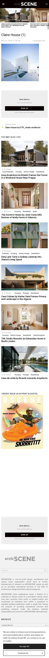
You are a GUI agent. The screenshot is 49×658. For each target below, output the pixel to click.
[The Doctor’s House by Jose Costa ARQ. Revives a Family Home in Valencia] (24, 196)
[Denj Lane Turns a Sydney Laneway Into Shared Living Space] (24, 235)
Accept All (25, 646)
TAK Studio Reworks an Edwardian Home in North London (23, 340)
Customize (23, 653)
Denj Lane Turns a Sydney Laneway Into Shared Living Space (21, 258)
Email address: (24, 99)
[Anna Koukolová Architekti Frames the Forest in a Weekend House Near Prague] (14, 15)
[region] (24, 642)
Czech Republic (8, 172)
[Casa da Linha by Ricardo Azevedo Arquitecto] (24, 359)
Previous (1, 18)
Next (47, 18)
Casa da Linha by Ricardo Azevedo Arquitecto (24, 378)
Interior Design (29, 172)
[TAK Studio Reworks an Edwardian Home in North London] (24, 317)
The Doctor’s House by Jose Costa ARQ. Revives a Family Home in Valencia (21, 216)
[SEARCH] (47, 4)
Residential (40, 172)
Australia (5, 253)
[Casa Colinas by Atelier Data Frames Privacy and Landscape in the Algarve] (24, 277)
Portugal (26, 293)
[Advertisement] (24, 484)
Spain (35, 211)
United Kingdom (39, 335)
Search (45, 571)
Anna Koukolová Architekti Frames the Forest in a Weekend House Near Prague (14, 25)
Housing (19, 172)
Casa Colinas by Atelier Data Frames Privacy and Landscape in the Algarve (23, 297)
